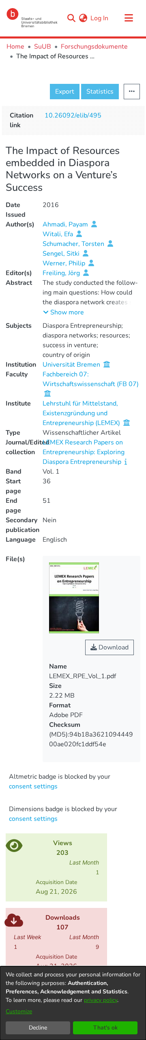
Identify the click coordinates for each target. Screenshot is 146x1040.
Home (15, 46)
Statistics (100, 91)
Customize (19, 1011)
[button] (63, 312)
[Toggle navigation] (128, 18)
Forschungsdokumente (94, 46)
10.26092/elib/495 (73, 115)
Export (64, 91)
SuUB (42, 46)
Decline (38, 1027)
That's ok (105, 1027)
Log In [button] (99, 18)
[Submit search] (71, 18)
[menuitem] (83, 18)
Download (113, 647)
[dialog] (73, 1003)
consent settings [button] (33, 786)
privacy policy (100, 1000)
